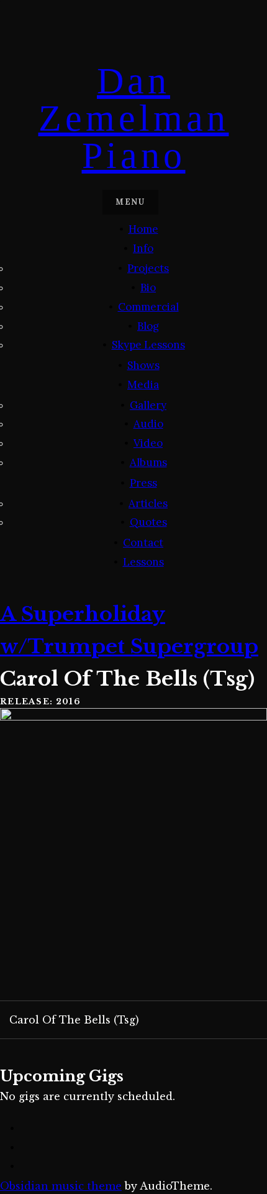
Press (143, 483)
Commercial (148, 307)
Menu (130, 202)
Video (148, 443)
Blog (148, 326)
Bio (148, 287)
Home (143, 229)
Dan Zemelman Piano (133, 118)
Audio (148, 424)
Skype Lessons (148, 345)
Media (143, 384)
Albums (148, 462)
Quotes (148, 522)
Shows (143, 365)
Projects (148, 268)
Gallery (148, 405)
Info (143, 248)
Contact (143, 542)
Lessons (143, 562)
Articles (148, 503)
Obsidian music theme (61, 1186)
